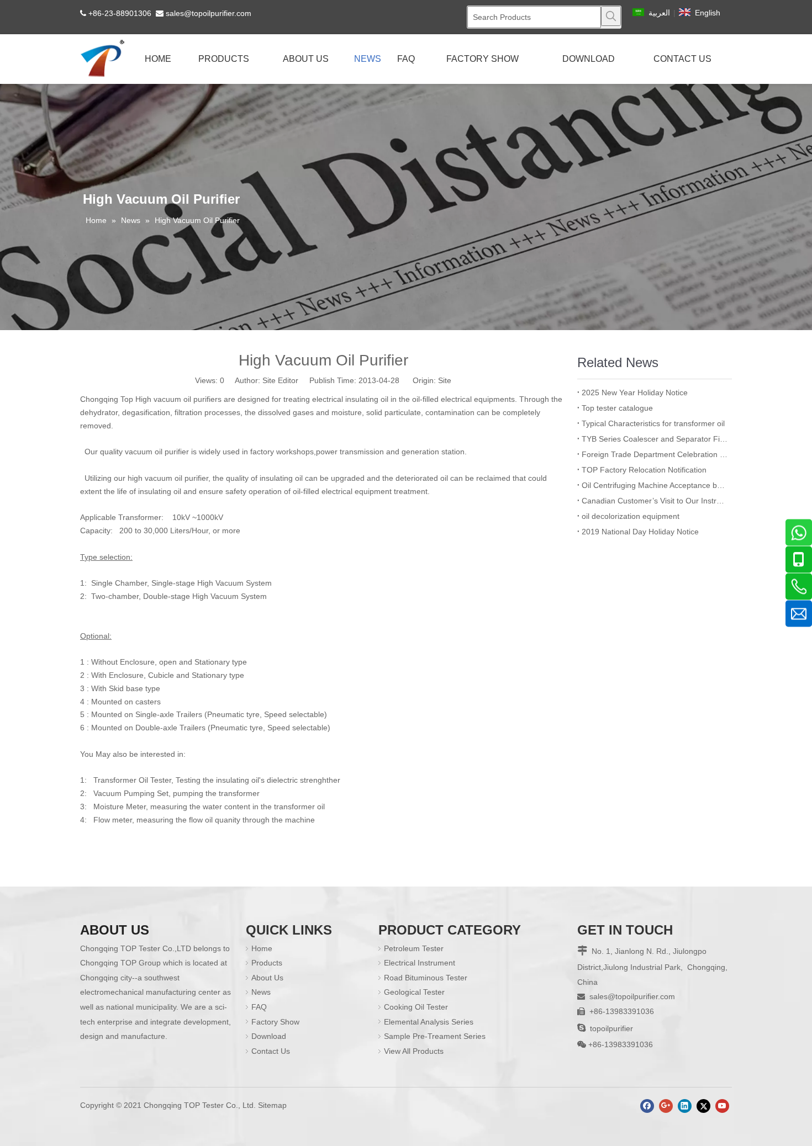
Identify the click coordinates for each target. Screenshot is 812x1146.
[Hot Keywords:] (611, 16)
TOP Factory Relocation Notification (644, 469)
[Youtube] (722, 1106)
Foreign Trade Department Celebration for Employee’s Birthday (654, 454)
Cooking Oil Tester (416, 1006)
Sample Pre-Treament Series (435, 1036)
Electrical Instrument (419, 962)
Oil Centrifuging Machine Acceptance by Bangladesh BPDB (654, 485)
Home (261, 948)
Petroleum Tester (414, 948)
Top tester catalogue (617, 408)
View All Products (414, 1051)
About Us (267, 977)
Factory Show (275, 1021)
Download (268, 1036)
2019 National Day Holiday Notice (640, 531)
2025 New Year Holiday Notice (635, 392)
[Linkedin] (685, 1106)
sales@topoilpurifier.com (208, 13)
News (261, 992)
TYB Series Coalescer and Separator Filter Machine (654, 438)
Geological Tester (414, 992)
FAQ (259, 1006)
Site (444, 380)
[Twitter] (703, 1106)
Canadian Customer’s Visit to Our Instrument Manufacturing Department (654, 500)
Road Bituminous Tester (425, 977)
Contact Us (270, 1051)
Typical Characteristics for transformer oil (653, 423)
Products (266, 962)
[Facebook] (647, 1106)
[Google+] (666, 1106)
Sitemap (272, 1105)
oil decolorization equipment (630, 516)
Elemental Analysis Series (428, 1021)
